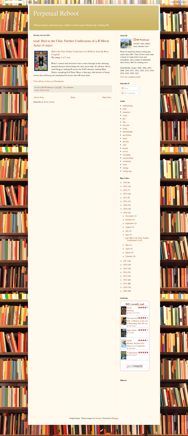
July (127, 231)
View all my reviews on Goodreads (48, 81)
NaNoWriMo (128, 131)
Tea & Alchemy (130, 309)
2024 (125, 190)
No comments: (68, 87)
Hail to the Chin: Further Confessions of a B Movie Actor (75, 51)
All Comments (129, 93)
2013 (125, 276)
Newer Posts (39, 97)
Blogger (115, 418)
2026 (125, 182)
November (130, 216)
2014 (125, 272)
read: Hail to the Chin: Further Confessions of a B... (137, 239)
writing (125, 167)
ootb (124, 144)
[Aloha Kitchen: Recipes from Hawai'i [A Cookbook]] (124, 347)
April (128, 248)
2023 (125, 193)
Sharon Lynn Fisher (134, 313)
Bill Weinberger (142, 39)
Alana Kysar (132, 348)
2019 (125, 208)
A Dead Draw (132, 352)
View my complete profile (130, 76)
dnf (124, 118)
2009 (125, 291)
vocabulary (127, 161)
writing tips (127, 171)
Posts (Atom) (49, 102)
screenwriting (128, 158)
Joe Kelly (131, 333)
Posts (125, 88)
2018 (125, 212)
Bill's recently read (135, 304)
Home (73, 97)
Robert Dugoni (133, 355)
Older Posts (106, 97)
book (42, 90)
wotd (124, 164)
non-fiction (127, 135)
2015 (125, 268)
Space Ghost (132, 330)
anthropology (128, 105)
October (129, 219)
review (46, 90)
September (130, 223)
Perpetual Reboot (56, 13)
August (129, 227)
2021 (125, 201)
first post (126, 125)
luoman (98, 418)
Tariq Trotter (132, 326)
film (124, 122)
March (128, 252)
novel (125, 138)
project (125, 148)
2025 (125, 186)
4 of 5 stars (65, 57)
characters (126, 112)
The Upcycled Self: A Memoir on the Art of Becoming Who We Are (137, 321)
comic (125, 115)
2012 (125, 279)
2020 (125, 205)
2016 (125, 264)
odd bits (126, 141)
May (128, 245)
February (129, 256)
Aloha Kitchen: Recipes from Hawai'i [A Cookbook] (136, 343)
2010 (125, 287)
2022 (125, 197)
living (125, 128)
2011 (125, 283)
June (128, 234)
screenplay (127, 154)
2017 (125, 261)
